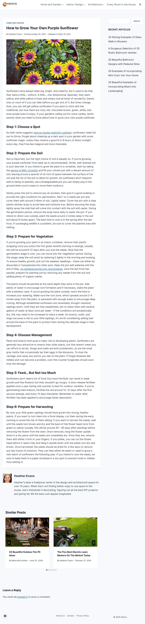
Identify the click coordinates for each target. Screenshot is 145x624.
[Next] (93, 543)
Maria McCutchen (19, 560)
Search (137, 21)
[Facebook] (5, 616)
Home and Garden (15, 23)
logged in (22, 596)
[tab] (46, 570)
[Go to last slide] (9, 543)
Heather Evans (15, 34)
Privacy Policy (82, 616)
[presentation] (27, 532)
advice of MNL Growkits (24, 170)
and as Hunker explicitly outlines (52, 132)
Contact (70, 616)
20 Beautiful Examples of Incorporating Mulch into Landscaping (122, 86)
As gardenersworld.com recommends (41, 268)
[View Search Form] (140, 4)
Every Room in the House (121, 4)
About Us (60, 616)
